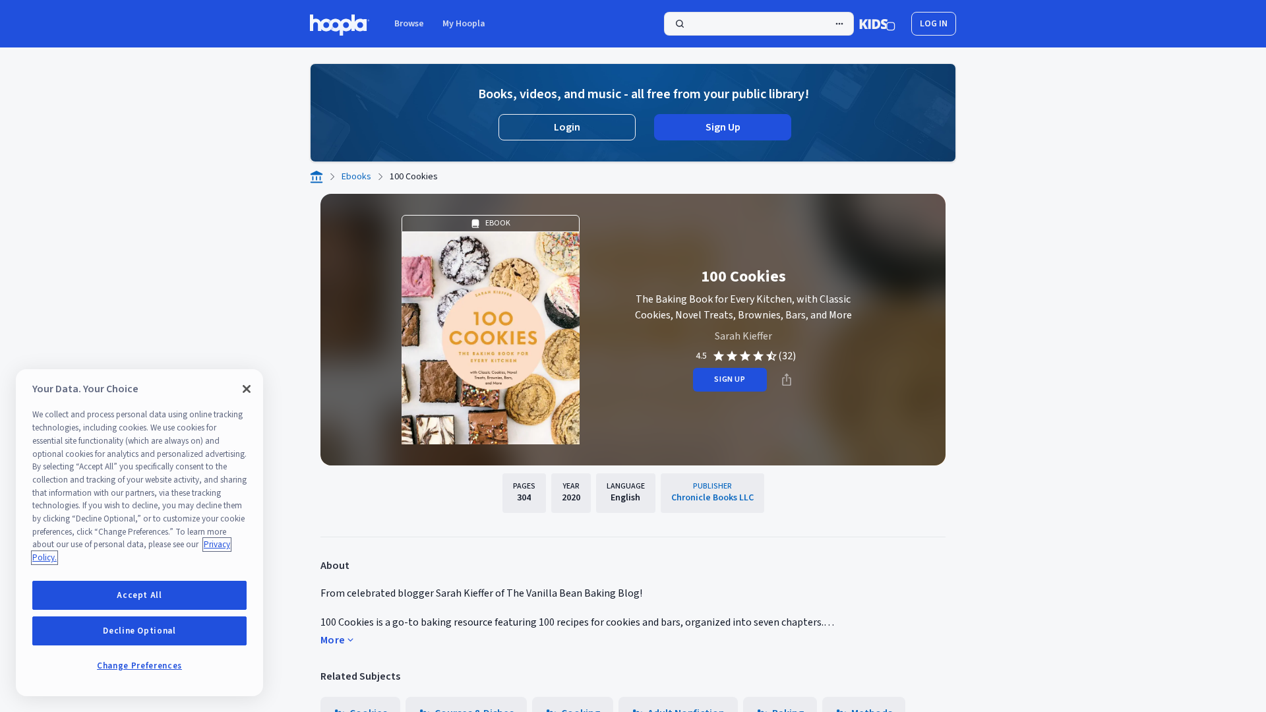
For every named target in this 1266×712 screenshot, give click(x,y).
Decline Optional (139, 631)
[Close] (246, 388)
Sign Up (723, 127)
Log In (934, 23)
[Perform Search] (759, 24)
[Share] (786, 379)
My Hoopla (463, 23)
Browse (409, 23)
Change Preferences (139, 666)
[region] (139, 532)
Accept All (139, 595)
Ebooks (356, 176)
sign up (729, 379)
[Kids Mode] (877, 23)
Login (567, 127)
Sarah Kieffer (743, 336)
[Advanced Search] (839, 23)
